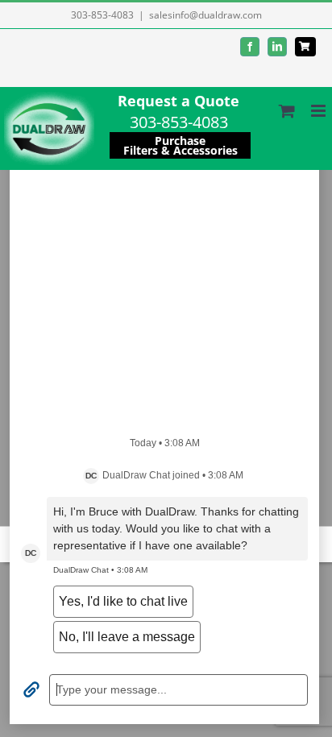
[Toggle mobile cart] (287, 110)
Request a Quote (178, 100)
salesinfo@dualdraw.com (205, 15)
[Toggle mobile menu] (319, 110)
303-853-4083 (102, 15)
